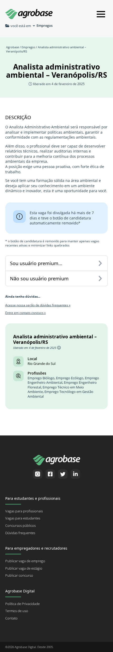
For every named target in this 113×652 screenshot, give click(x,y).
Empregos (28, 47)
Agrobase (12, 47)
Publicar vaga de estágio (23, 568)
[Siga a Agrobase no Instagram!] (37, 474)
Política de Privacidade (22, 604)
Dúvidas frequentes (20, 533)
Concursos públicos (20, 525)
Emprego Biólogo (41, 378)
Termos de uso (16, 611)
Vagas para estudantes (22, 518)
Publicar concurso (19, 575)
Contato (11, 618)
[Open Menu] (101, 14)
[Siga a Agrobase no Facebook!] (50, 474)
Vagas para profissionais (24, 511)
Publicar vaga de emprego (25, 561)
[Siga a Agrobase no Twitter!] (63, 474)
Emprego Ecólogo (69, 378)
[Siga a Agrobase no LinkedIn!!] (75, 474)
